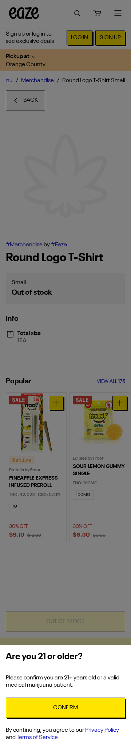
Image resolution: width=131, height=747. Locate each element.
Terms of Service (37, 737)
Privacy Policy (102, 730)
